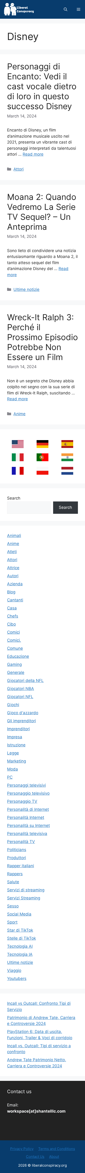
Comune (15, 648)
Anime (19, 413)
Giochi (13, 704)
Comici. (14, 640)
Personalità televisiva (27, 833)
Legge (13, 753)
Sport (12, 922)
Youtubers (16, 978)
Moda (12, 769)
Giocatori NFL (20, 696)
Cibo (11, 624)
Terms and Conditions (56, 1148)
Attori (18, 169)
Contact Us (35, 1156)
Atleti (12, 551)
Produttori (16, 857)
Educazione (18, 656)
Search (13, 498)
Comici (13, 632)
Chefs (12, 616)
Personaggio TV (22, 801)
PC (10, 777)
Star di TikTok (20, 930)
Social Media (19, 914)
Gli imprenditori (21, 720)
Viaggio (14, 970)
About (54, 1156)
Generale (15, 672)
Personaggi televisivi (26, 785)
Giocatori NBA (20, 688)
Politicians (16, 849)
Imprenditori (18, 728)
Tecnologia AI (20, 946)
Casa (12, 608)
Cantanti (15, 600)
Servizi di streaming (25, 890)
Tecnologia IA (20, 954)
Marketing (16, 761)
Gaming (14, 664)
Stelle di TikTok (21, 938)
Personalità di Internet (28, 809)
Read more (33, 154)
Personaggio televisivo (28, 793)
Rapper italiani (20, 865)
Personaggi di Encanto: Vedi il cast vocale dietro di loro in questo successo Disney (41, 86)
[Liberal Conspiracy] (18, 9)
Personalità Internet (25, 817)
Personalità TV (21, 841)
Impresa (14, 737)
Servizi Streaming (23, 898)
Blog (11, 592)
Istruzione (16, 745)
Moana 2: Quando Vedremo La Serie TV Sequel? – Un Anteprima (41, 212)
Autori (12, 575)
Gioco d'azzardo (22, 712)
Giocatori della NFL (25, 680)
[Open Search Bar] (65, 9)
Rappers (15, 873)
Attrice (13, 567)
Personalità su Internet (28, 825)
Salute (13, 882)
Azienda (15, 584)
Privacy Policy (22, 1148)
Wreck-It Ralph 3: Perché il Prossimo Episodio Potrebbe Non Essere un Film (42, 337)
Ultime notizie (26, 289)
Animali (14, 535)
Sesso (13, 906)
